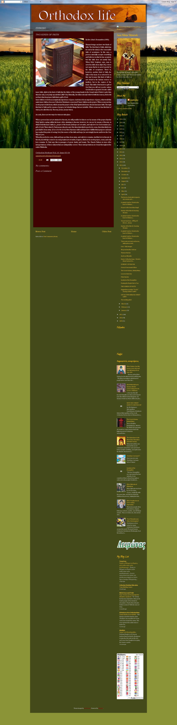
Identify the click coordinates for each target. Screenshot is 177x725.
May (122, 191)
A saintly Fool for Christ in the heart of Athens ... (130, 203)
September (124, 178)
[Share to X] (56, 160)
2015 (121, 155)
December (124, 168)
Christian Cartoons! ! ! (133, 456)
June (122, 188)
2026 (121, 119)
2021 (121, 135)
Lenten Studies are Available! (127, 614)
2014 (121, 158)
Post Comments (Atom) (50, 236)
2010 (121, 318)
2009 (121, 321)
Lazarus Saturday (126, 274)
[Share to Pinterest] (60, 160)
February (124, 307)
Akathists (122, 630)
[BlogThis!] (53, 160)
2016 (121, 152)
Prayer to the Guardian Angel (130, 207)
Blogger (100, 708)
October (124, 174)
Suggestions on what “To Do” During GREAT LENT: (129, 290)
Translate (132, 89)
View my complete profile (124, 108)
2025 (121, 122)
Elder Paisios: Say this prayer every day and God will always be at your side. (133, 369)
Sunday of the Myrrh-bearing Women (130, 211)
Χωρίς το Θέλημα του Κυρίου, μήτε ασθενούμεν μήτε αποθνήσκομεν (128, 565)
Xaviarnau (87, 708)
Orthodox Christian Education (128, 585)
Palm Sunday (125, 277)
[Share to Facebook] (58, 160)
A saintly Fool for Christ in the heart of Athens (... (130, 217)
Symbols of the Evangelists (129, 280)
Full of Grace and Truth (126, 593)
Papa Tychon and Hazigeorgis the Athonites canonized (129, 596)
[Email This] (51, 160)
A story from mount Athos (129, 267)
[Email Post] (47, 160)
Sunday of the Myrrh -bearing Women (130, 227)
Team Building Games (125, 587)
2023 (121, 129)
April (123, 194)
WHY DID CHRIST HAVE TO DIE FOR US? (134, 404)
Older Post (106, 231)
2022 (121, 132)
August (123, 181)
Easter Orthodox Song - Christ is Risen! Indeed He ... (130, 260)
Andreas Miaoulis (126, 256)
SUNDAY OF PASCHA (128, 264)
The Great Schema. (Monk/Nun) (130, 270)
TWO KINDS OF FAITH (128, 286)
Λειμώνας (122, 561)
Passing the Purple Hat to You (129, 283)
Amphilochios (134, 100)
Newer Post (40, 231)
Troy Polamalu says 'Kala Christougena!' (133, 520)
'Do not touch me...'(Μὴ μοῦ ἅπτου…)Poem (129, 222)
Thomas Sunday (126, 253)
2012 (121, 165)
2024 (121, 126)
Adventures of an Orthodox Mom (129, 612)
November (124, 171)
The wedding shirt (126, 300)
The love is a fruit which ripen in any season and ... (130, 198)
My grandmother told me (128, 249)
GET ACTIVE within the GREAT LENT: (130, 296)
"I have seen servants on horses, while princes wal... (130, 242)
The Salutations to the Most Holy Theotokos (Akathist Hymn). (133, 439)
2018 (121, 145)
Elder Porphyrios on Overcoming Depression (133, 502)
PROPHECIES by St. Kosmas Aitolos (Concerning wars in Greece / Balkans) (133, 387)
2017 (121, 149)
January (124, 310)
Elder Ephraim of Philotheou (132, 485)
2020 (121, 139)
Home (73, 231)
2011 (121, 314)
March (123, 304)
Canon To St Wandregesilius (127, 632)
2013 (121, 162)
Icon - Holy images (126, 246)
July (122, 184)
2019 (121, 142)
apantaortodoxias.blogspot (48, 155)
